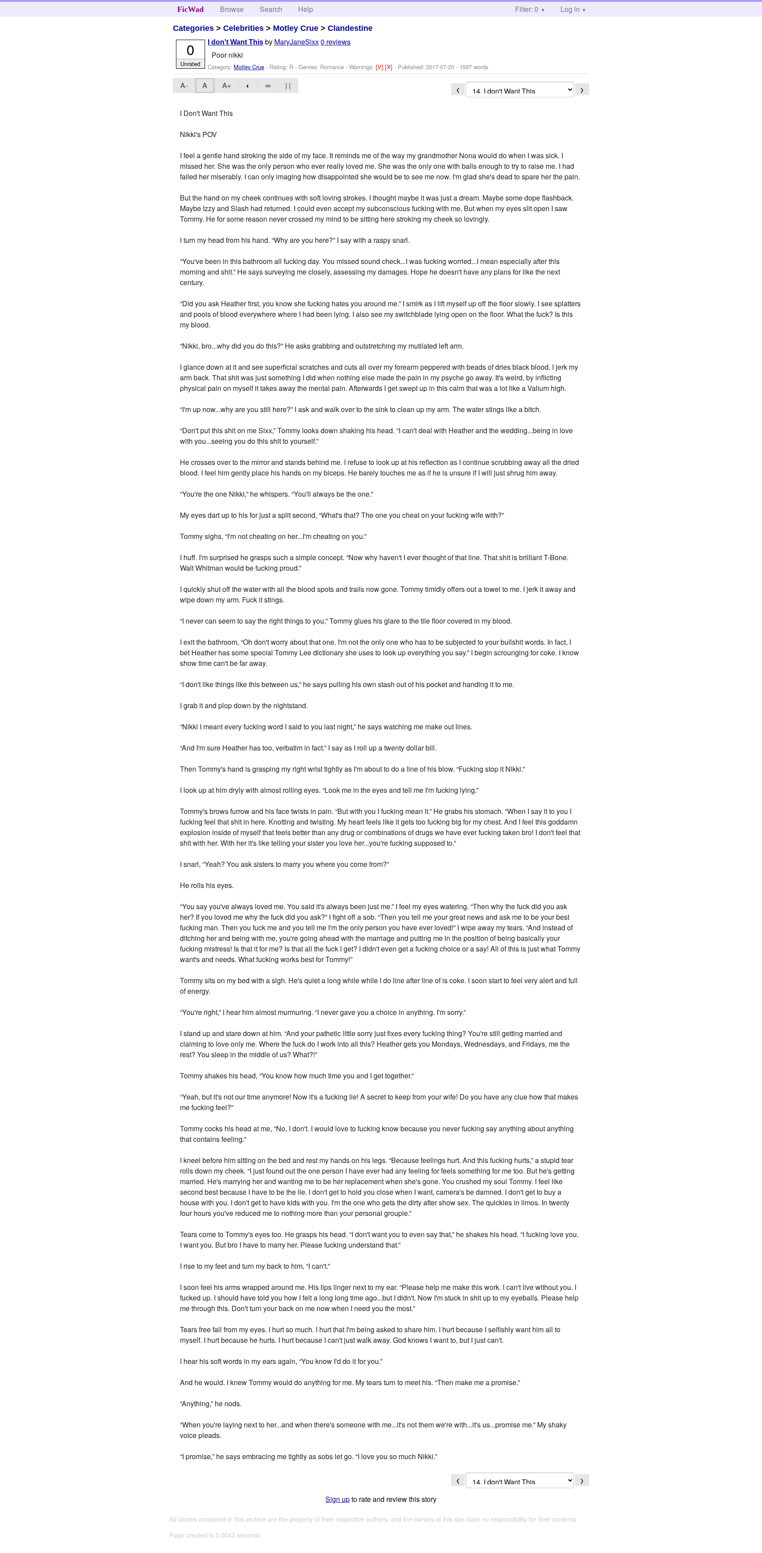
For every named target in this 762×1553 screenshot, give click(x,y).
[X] (389, 67)
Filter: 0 (526, 9)
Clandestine (350, 28)
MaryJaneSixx (296, 42)
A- (183, 85)
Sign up (337, 1499)
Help (305, 9)
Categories (193, 28)
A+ (226, 85)
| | (288, 85)
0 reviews (336, 42)
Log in (570, 9)
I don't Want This (235, 42)
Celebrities (243, 28)
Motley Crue (295, 28)
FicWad (190, 9)
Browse (232, 9)
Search (271, 9)
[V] (380, 67)
